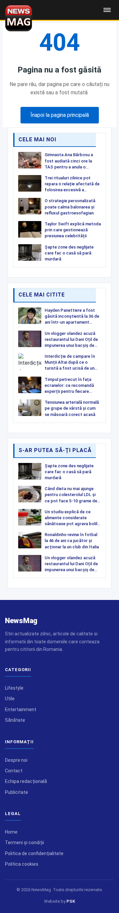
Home (11, 832)
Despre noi (16, 760)
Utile (10, 698)
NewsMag (21, 620)
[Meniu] (107, 10)
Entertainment (20, 709)
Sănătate (15, 720)
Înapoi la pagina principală (59, 115)
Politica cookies (21, 864)
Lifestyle (14, 688)
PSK (70, 901)
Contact (13, 770)
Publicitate (16, 792)
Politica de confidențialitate (34, 853)
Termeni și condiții (24, 842)
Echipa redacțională (26, 781)
